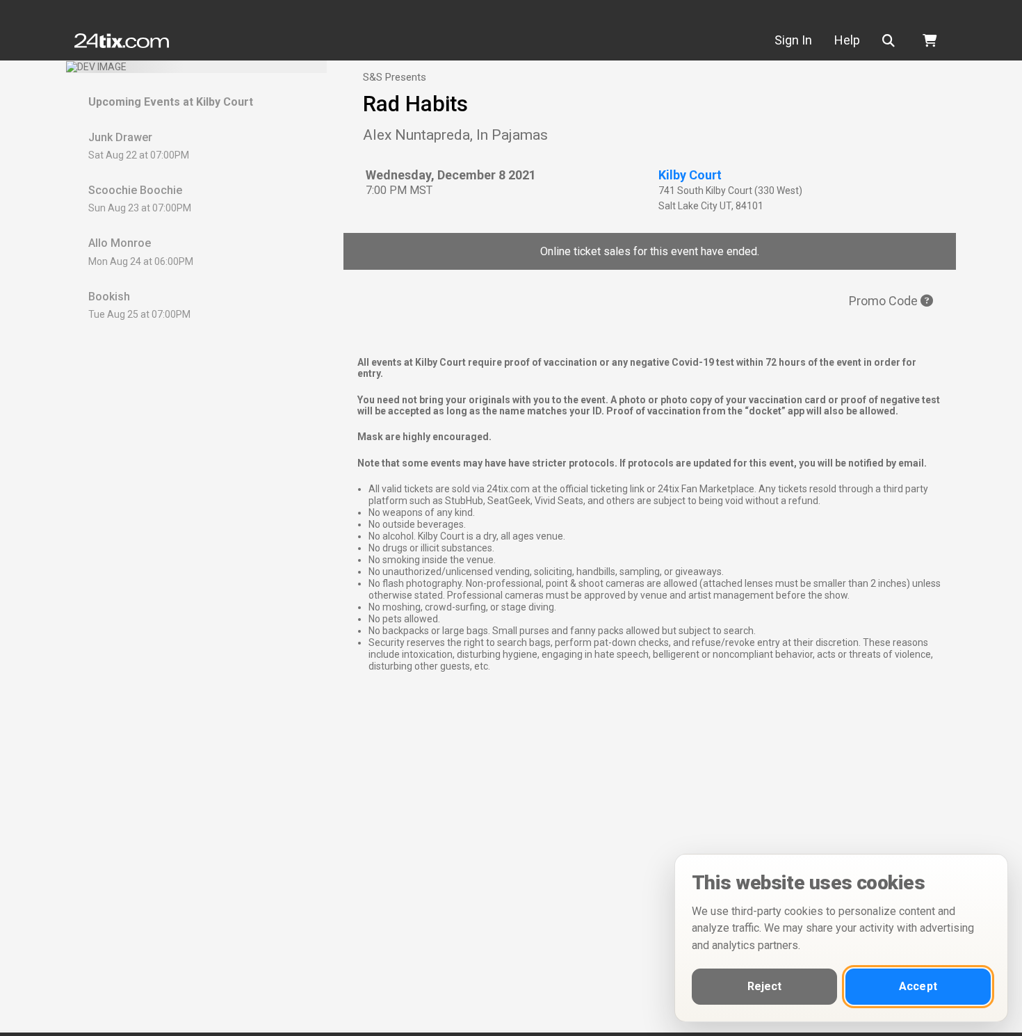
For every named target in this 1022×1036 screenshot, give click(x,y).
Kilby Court (690, 175)
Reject (764, 986)
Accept (918, 986)
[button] (891, 40)
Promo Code (884, 300)
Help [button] (847, 40)
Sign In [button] (793, 40)
